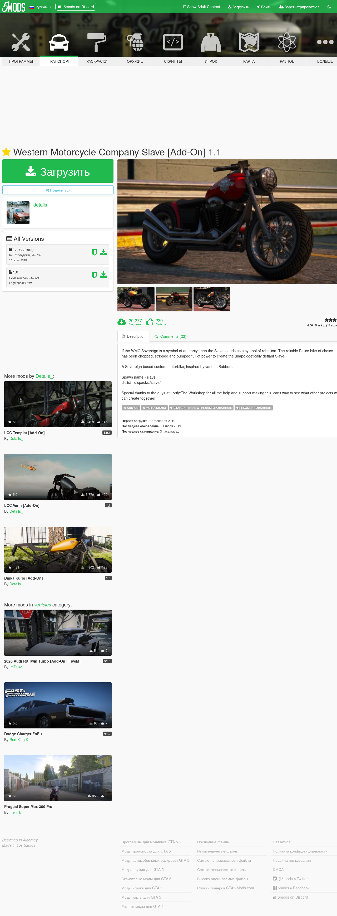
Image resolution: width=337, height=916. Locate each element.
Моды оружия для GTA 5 (142, 869)
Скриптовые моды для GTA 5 (146, 878)
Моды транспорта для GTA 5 (146, 851)
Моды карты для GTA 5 (141, 897)
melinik (15, 812)
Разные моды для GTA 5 (142, 906)
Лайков (161, 324)
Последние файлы (213, 841)
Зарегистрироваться (302, 6)
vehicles (42, 604)
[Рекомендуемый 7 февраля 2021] (6, 152)
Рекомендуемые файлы (218, 851)
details (40, 204)
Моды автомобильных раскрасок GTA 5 (155, 860)
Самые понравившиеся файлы (224, 860)
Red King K (18, 739)
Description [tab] (135, 336)
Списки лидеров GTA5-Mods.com (225, 887)
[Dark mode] (329, 6)
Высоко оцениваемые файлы (222, 878)
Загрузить (240, 6)
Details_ (44, 375)
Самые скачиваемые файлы (221, 869)
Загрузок (135, 324)
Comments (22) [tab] (172, 336)
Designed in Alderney (20, 839)
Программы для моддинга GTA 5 (149, 841)
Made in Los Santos (18, 845)
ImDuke (15, 666)
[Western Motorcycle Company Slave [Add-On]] (135, 299)
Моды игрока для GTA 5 (141, 887)
